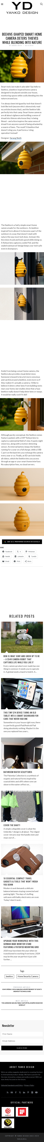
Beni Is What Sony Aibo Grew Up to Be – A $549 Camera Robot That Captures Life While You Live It (22, 659)
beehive (9, 976)
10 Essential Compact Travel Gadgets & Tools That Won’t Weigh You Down (21, 881)
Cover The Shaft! (12, 825)
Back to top (21, 1138)
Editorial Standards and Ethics (12, 1085)
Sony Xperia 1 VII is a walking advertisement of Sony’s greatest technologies (22, 989)
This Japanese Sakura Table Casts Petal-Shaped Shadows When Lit (22, 1003)
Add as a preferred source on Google (23, 542)
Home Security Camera (28, 976)
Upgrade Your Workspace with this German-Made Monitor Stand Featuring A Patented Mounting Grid (21, 944)
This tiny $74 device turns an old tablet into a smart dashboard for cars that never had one (21, 715)
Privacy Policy (29, 1085)
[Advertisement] (22, 24)
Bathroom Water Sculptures (18, 771)
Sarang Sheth (15, 138)
